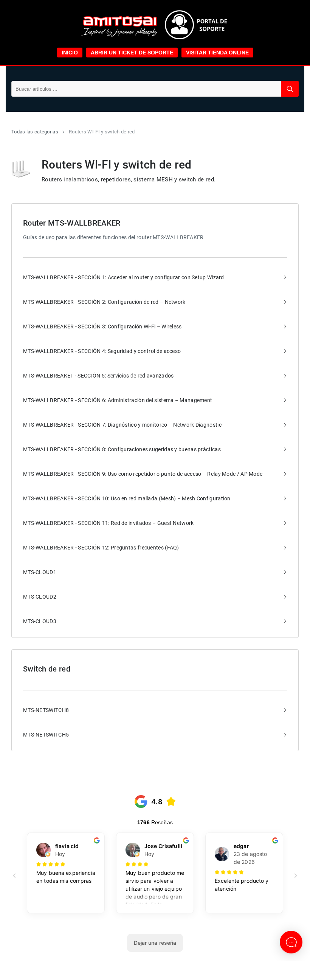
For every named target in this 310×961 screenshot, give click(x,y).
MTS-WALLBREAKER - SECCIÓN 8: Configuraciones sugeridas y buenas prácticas (122, 449)
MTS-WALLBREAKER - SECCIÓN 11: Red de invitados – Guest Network (108, 523)
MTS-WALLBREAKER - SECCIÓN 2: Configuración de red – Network (104, 302)
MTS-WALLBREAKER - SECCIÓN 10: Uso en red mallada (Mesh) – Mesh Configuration (127, 498)
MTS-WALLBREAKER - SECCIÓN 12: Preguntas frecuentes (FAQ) (101, 548)
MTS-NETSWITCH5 (46, 735)
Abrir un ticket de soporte (132, 53)
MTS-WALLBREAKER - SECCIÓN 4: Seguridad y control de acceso (102, 351)
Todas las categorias (34, 132)
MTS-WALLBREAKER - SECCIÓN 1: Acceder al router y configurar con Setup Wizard (123, 277)
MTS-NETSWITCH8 (46, 710)
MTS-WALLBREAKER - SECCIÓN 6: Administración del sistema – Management (117, 400)
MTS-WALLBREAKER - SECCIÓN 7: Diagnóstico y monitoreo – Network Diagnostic (122, 425)
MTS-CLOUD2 (39, 597)
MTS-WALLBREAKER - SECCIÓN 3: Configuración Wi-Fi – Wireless (102, 326)
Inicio (70, 53)
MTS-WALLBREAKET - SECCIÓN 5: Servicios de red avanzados (98, 376)
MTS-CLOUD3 (39, 621)
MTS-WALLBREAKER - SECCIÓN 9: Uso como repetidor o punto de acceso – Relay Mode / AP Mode (142, 474)
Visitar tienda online (217, 53)
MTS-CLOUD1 (39, 572)
